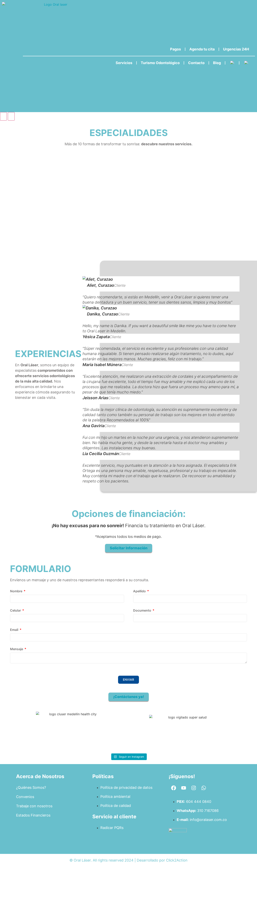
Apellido (140, 591)
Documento (142, 610)
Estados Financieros (33, 815)
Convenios (25, 797)
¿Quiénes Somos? (31, 787)
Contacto (196, 63)
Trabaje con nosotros (34, 806)
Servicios (124, 63)
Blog (217, 63)
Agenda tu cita (202, 49)
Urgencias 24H (236, 49)
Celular (16, 610)
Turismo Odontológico (160, 63)
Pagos (175, 49)
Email (14, 630)
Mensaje (17, 649)
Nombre (16, 591)
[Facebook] (174, 788)
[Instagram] (194, 788)
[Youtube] (184, 788)
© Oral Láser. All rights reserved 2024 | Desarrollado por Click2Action (128, 860)
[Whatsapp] (204, 788)
